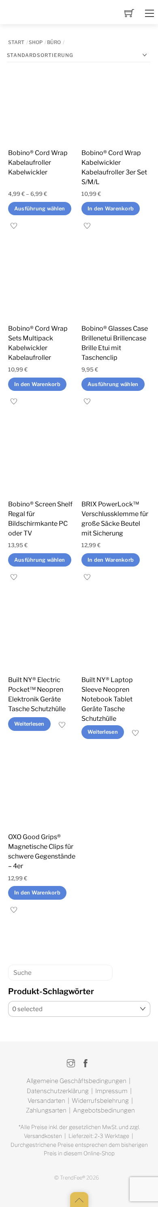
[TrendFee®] (37, 13)
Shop (36, 42)
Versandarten (46, 1100)
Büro (54, 42)
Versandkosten (43, 1136)
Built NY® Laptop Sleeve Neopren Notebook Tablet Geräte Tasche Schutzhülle (107, 699)
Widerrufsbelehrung (100, 1100)
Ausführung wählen (39, 209)
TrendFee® (72, 1178)
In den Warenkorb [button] (111, 209)
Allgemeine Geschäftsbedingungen (76, 1081)
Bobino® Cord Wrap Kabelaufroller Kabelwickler (38, 162)
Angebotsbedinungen (104, 1110)
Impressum (111, 1091)
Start (16, 42)
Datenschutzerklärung (58, 1091)
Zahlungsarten (46, 1110)
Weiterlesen (29, 724)
